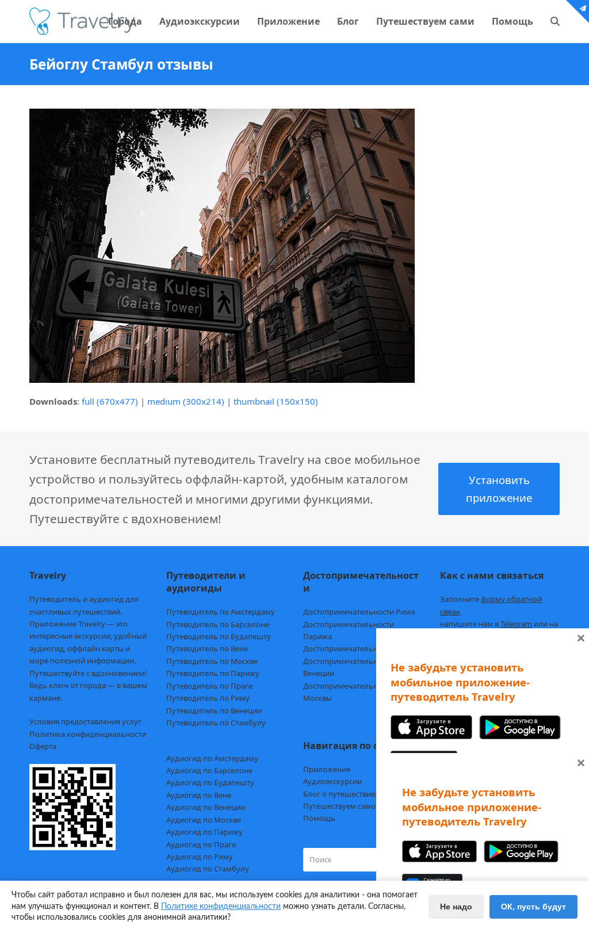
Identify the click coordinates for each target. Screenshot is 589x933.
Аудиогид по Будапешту (210, 782)
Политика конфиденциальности (87, 734)
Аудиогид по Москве (203, 820)
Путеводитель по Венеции (214, 710)
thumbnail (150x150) (276, 401)
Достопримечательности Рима (359, 611)
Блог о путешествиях (341, 794)
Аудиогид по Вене (198, 795)
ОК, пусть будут (533, 906)
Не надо (456, 906)
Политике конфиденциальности (221, 907)
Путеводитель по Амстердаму (220, 611)
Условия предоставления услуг (85, 721)
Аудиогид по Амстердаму (212, 758)
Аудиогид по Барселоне (209, 770)
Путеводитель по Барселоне (217, 624)
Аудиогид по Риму (199, 856)
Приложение (326, 769)
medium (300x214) (185, 401)
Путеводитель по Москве (212, 661)
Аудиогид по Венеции (205, 807)
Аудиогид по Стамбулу (207, 868)
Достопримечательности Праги (360, 648)
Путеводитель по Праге (209, 686)
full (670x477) (110, 401)
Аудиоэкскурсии (332, 781)
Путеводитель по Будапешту (218, 636)
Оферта (42, 746)
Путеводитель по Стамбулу (216, 722)
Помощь (319, 818)
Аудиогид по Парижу (204, 832)
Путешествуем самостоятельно (360, 806)
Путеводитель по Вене (207, 648)
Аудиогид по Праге (201, 844)
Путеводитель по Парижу (212, 673)
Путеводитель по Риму (208, 698)
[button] (555, 21)
